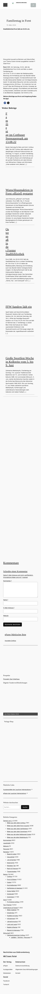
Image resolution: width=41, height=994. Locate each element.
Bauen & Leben (11, 854)
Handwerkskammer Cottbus (16, 935)
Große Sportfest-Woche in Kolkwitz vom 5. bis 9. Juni (20, 362)
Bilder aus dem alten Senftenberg (17, 828)
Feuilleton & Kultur (12, 915)
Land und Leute (12, 924)
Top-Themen (7, 905)
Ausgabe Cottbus (10, 640)
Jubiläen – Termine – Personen (20, 937)
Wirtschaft (6, 933)
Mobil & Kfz (10, 863)
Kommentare (11, 562)
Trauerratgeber (11, 871)
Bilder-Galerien (11, 910)
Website (5, 615)
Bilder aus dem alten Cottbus (16, 823)
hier (7, 98)
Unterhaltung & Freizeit (10, 908)
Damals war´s (7, 820)
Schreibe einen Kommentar (15, 571)
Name (5, 600)
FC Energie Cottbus (13, 902)
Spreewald (10, 894)
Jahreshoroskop (12, 921)
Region (5, 874)
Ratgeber (6, 852)
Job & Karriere (11, 860)
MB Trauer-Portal (10, 956)
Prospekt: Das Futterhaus (11, 679)
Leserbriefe (6, 843)
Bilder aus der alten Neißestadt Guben (19, 834)
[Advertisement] (20, 479)
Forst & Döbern (21, 25)
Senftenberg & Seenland (14, 888)
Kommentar (7, 581)
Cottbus (9, 876)
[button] (5, 103)
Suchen (25, 807)
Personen (6, 849)
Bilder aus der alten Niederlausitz (17, 837)
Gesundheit (10, 857)
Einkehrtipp (10, 913)
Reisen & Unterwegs (13, 930)
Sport (5, 900)
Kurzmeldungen (12, 885)
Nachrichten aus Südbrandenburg (16, 952)
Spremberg (10, 897)
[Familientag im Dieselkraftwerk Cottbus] (20, 479)
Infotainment (11, 918)
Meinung (6, 846)
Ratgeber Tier (11, 865)
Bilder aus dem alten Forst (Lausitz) (18, 825)
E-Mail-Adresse (8, 608)
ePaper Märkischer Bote (15, 634)
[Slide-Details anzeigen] (20, 699)
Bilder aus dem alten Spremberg (17, 831)
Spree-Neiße (11, 891)
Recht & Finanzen (12, 868)
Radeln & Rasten (12, 927)
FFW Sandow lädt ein (19, 306)
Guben (9, 882)
